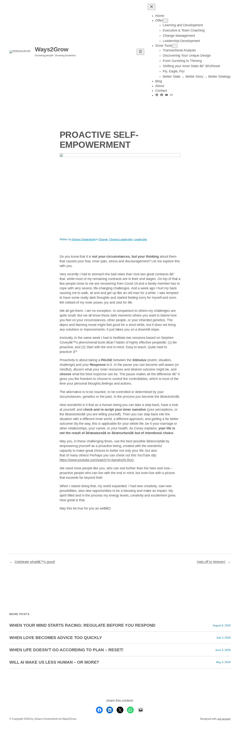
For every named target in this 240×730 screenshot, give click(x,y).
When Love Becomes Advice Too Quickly (55, 637)
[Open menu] (140, 52)
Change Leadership (120, 239)
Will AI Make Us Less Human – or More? (54, 662)
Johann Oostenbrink (83, 239)
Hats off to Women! (211, 562)
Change (103, 239)
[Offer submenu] (165, 21)
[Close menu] (151, 7)
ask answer (224, 718)
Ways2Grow (51, 49)
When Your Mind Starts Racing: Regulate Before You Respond (82, 625)
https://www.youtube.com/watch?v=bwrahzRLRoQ (97, 460)
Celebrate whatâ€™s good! (35, 562)
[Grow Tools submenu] (174, 46)
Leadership (140, 239)
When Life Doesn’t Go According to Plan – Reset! (66, 650)
